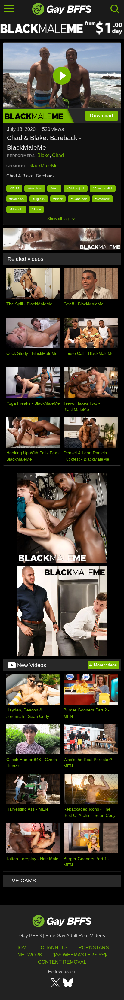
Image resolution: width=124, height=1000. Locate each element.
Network (29, 954)
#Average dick (103, 188)
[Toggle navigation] (9, 9)
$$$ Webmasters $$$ (80, 954)
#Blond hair (79, 199)
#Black (58, 199)
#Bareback (16, 199)
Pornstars (94, 947)
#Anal (54, 188)
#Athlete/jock (76, 188)
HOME (22, 947)
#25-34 (14, 188)
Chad (58, 155)
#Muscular (16, 209)
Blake (43, 155)
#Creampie (102, 199)
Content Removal (62, 962)
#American (34, 188)
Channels (54, 947)
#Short (36, 209)
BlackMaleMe (43, 165)
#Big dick (39, 199)
